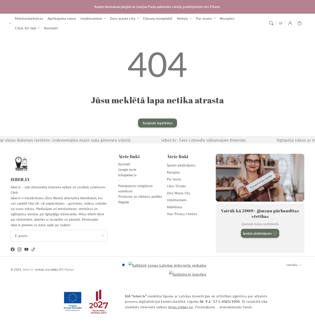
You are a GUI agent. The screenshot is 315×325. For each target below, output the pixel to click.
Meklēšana (174, 207)
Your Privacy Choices (182, 214)
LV (280, 23)
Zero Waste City (178, 193)
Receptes (173, 172)
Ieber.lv (28, 269)
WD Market (66, 269)
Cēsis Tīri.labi (176, 186)
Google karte (127, 169)
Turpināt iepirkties (157, 123)
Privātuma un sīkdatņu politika (140, 196)
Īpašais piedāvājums (181, 165)
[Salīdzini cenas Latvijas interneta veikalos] (168, 265)
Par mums (174, 179)
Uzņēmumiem (176, 200)
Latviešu (291, 265)
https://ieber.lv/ (180, 307)
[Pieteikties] (103, 235)
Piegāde (123, 202)
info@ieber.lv (127, 175)
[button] (271, 23)
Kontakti (124, 164)
